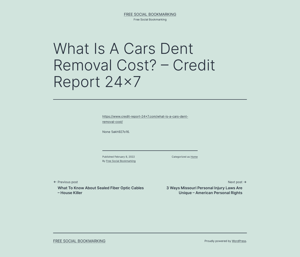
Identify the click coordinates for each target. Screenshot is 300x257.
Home (194, 156)
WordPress (239, 241)
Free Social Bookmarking (150, 14)
